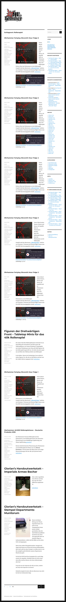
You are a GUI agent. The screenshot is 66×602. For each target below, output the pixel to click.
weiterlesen (38, 71)
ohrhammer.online (55, 189)
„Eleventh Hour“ (35, 68)
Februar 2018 (51, 138)
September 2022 (51, 123)
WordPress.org (51, 183)
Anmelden (50, 179)
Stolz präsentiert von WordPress (30, 596)
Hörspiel (10, 109)
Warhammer (7, 56)
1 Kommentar (7, 64)
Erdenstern (49, 48)
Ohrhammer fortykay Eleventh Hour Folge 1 (21, 372)
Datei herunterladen (21, 85)
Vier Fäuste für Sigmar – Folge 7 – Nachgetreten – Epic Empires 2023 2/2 (55, 213)
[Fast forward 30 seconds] (38, 81)
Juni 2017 (50, 143)
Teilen (38, 83)
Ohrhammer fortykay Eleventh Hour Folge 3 (21, 218)
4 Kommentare (7, 244)
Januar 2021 (50, 131)
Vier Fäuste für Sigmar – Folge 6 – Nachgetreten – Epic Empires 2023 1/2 (55, 217)
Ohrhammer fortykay (52, 165)
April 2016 (50, 149)
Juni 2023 (50, 120)
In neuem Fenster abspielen (34, 85)
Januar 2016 (50, 153)
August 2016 (50, 148)
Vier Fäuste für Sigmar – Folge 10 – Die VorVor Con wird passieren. (54, 68)
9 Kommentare (7, 123)
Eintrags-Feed (51, 180)
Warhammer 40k (8, 60)
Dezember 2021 (51, 127)
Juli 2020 (50, 133)
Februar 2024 (51, 115)
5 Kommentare (7, 363)
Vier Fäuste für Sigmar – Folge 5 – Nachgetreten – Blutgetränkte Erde (55, 221)
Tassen (5, 487)
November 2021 (51, 128)
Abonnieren (32, 83)
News (5, 444)
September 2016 (51, 146)
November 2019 (51, 137)
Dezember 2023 (51, 117)
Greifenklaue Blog (51, 46)
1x (35, 80)
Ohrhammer (7, 53)
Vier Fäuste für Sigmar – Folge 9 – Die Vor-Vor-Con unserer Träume (55, 72)
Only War (6, 446)
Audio (5, 44)
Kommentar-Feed (52, 181)
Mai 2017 (50, 145)
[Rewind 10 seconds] (33, 81)
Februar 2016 (51, 152)
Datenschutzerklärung (53, 234)
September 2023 (51, 119)
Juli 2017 (50, 142)
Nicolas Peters (51, 97)
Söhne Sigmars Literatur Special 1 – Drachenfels (54, 95)
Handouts (6, 525)
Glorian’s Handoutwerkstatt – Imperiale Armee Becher (23, 470)
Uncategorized (51, 169)
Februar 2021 (51, 130)
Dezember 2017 (51, 141)
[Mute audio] (31, 81)
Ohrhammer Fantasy (52, 164)
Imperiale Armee (7, 50)
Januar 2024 (50, 116)
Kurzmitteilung (7, 438)
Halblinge (6, 49)
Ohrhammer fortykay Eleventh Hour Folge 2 (21, 272)
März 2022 (50, 124)
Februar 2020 (51, 134)
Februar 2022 (51, 126)
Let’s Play (6, 52)
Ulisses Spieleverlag (51, 47)
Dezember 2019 (51, 135)
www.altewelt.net (50, 44)
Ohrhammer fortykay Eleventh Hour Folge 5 (21, 98)
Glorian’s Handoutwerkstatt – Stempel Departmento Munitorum (23, 510)
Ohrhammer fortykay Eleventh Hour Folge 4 (21, 158)
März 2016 (50, 150)
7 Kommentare (7, 400)
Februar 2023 (51, 122)
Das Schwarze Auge (52, 162)
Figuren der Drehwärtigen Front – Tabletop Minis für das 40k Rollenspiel (24, 334)
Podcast (9, 381)
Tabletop (6, 353)
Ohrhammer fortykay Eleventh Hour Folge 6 (21, 38)
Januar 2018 (50, 139)
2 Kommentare (7, 458)
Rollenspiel (10, 47)
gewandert (29, 442)
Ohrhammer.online (8, 596)
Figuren (6, 347)
